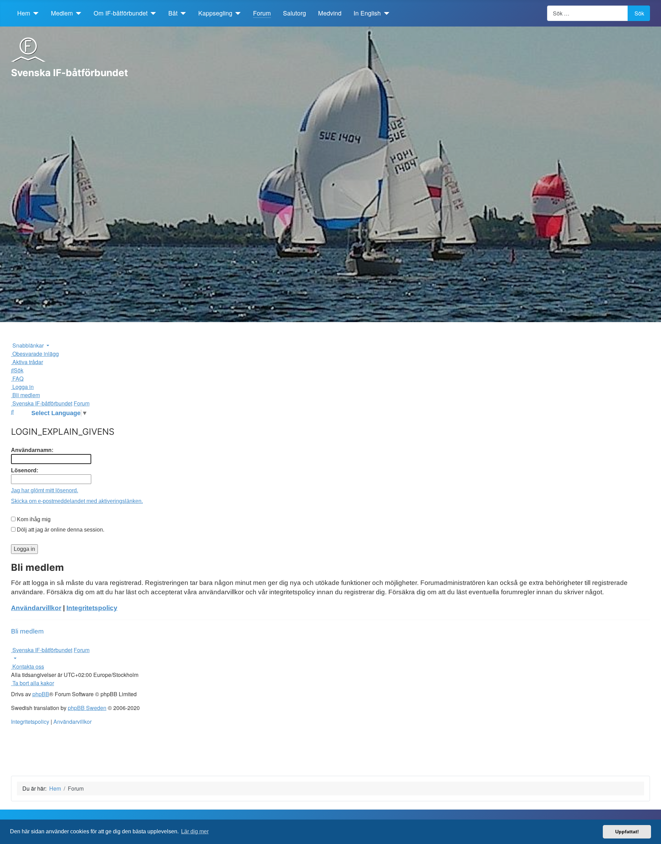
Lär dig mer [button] (195, 831)
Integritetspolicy (91, 607)
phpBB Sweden (87, 708)
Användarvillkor (36, 607)
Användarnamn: (32, 450)
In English (367, 13)
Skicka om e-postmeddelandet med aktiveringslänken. (77, 501)
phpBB (40, 694)
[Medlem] (77, 13)
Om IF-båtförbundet (121, 13)
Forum (262, 13)
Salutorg (294, 13)
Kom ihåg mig (33, 519)
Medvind (330, 13)
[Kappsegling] (236, 13)
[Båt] (182, 13)
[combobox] (587, 13)
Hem (23, 13)
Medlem (62, 13)
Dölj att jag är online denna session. (59, 530)
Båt (173, 13)
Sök (639, 13)
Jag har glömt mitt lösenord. (44, 490)
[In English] (385, 13)
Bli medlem (27, 631)
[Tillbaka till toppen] (652, 835)
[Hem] (34, 13)
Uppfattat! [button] (627, 831)
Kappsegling (215, 13)
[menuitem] (35, 354)
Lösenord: (24, 470)
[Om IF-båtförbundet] (152, 13)
